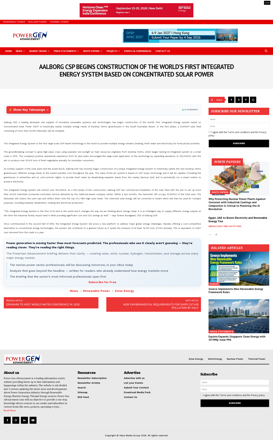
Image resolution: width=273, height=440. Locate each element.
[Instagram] (15, 420)
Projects (111, 51)
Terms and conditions (239, 132)
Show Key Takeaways (29, 110)
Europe (214, 284)
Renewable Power (14, 21)
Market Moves (38, 51)
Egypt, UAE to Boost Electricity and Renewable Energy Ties (238, 219)
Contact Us (162, 51)
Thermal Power (59, 21)
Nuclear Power (37, 21)
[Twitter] (238, 100)
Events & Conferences (137, 51)
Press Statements (65, 51)
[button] (266, 51)
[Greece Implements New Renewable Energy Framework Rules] (239, 269)
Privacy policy (258, 395)
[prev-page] (210, 235)
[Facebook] (231, 100)
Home (8, 51)
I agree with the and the (237, 134)
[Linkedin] (24, 420)
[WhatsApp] (253, 100)
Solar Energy (124, 290)
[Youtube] (33, 420)
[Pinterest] (246, 100)
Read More (10, 410)
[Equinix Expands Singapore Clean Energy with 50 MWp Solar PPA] (239, 316)
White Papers (91, 51)
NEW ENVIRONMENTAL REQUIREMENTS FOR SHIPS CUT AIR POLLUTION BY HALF (161, 306)
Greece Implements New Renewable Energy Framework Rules (236, 290)
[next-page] (216, 235)
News (19, 51)
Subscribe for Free (102, 282)
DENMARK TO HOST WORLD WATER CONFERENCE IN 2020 (43, 304)
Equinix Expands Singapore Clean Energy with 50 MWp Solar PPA (237, 338)
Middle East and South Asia (225, 226)
